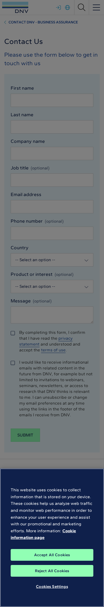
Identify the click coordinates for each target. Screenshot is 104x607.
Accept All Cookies (52, 554)
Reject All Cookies (52, 570)
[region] (52, 537)
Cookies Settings (52, 586)
